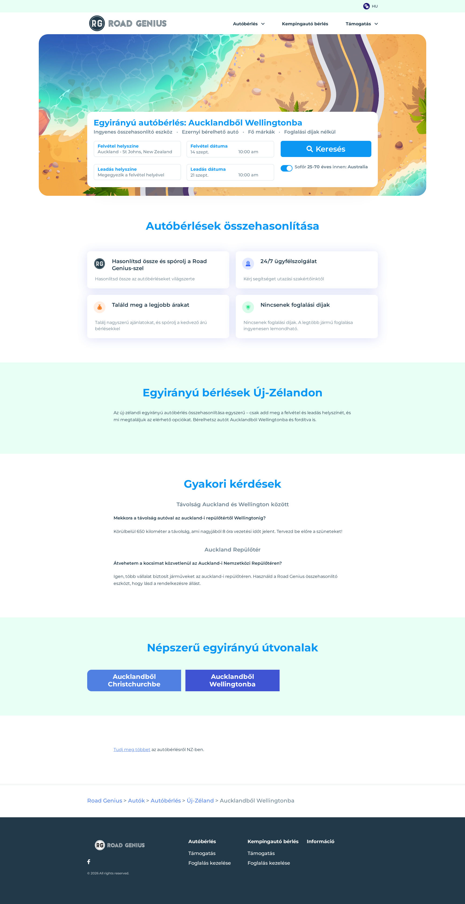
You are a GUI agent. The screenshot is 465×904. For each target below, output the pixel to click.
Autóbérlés (245, 23)
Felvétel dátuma (209, 146)
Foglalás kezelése (209, 863)
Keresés (330, 148)
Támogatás (202, 853)
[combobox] (135, 151)
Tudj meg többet (132, 749)
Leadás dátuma (208, 169)
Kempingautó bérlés (305, 23)
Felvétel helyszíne (118, 146)
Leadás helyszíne (117, 169)
